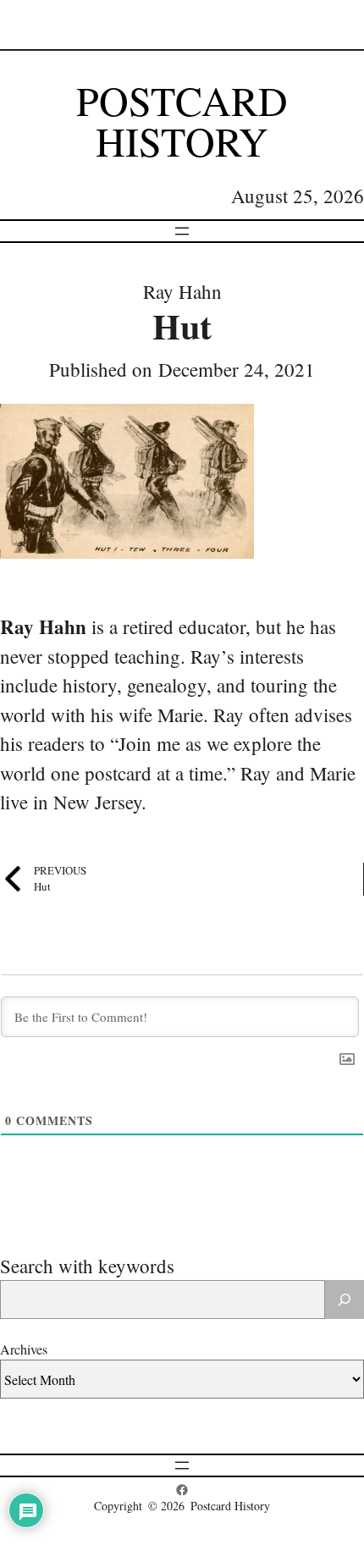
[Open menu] (182, 231)
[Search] (344, 1299)
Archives (23, 1349)
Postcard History (182, 120)
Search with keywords (87, 1265)
